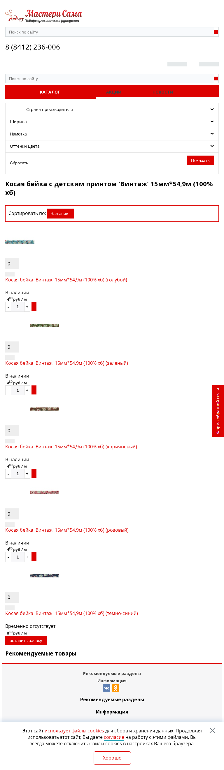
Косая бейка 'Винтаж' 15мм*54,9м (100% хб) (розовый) (67, 530)
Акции (113, 92)
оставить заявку (26, 640)
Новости (163, 92)
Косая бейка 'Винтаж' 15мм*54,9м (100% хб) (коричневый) (71, 446)
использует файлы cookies (74, 730)
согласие (114, 737)
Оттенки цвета (25, 146)
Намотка (18, 134)
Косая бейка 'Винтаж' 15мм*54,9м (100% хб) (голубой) (66, 279)
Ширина (18, 121)
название (59, 213)
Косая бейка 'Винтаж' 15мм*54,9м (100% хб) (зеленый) (66, 363)
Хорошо (112, 758)
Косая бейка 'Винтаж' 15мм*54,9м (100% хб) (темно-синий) (71, 613)
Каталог (50, 92)
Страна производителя (49, 109)
